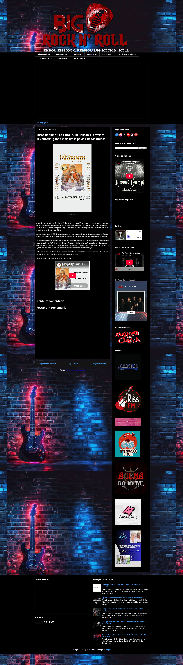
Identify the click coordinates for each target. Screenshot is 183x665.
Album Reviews (44, 54)
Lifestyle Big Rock (45, 59)
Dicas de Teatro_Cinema (126, 54)
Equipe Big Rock (79, 59)
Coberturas (77, 54)
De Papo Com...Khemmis (125, 280)
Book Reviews (61, 54)
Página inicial (73, 364)
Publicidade (62, 59)
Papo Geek (106, 54)
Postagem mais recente (46, 364)
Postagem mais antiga (99, 364)
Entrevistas (92, 54)
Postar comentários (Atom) (75, 370)
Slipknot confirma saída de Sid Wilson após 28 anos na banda (122, 598)
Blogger (108, 650)
